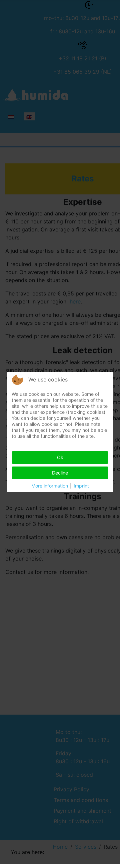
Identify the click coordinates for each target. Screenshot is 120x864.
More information (49, 486)
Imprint (81, 486)
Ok (60, 457)
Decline (60, 473)
